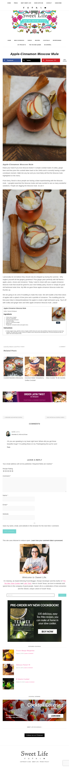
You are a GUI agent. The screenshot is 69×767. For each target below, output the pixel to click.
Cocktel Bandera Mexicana (13, 378)
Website (6, 514)
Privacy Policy (44, 761)
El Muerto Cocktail (22, 679)
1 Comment (62, 346)
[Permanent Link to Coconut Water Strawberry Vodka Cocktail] (34, 358)
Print (58, 322)
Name (5, 495)
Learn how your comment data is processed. (47, 540)
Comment (7, 476)
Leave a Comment (28, 653)
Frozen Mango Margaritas (25, 650)
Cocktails (17, 346)
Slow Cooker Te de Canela (55, 378)
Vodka (22, 346)
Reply (8, 447)
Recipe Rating (8, 469)
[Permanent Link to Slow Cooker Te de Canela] (55, 358)
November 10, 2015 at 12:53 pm (19, 434)
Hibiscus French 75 (23, 665)
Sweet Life (34, 20)
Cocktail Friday (8, 346)
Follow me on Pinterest (34, 735)
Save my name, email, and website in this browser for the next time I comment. (31, 526)
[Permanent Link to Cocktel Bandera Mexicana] (13, 358)
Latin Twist (27, 583)
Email (5, 505)
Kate (13, 432)
